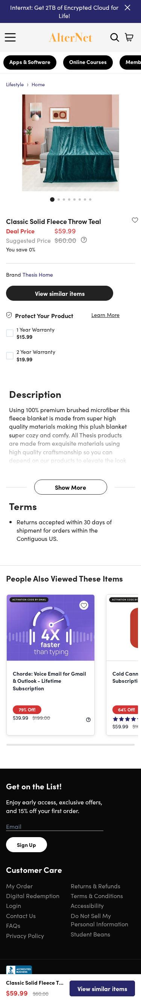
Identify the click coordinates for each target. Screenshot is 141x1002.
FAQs (13, 925)
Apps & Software (29, 61)
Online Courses (88, 61)
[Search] (114, 37)
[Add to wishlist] (134, 219)
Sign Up (26, 844)
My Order (19, 886)
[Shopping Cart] (128, 37)
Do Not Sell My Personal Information (99, 919)
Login (13, 905)
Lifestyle (15, 84)
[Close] (127, 7)
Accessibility (87, 905)
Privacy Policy (25, 935)
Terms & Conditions (97, 895)
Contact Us (21, 915)
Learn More (105, 314)
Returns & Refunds (95, 886)
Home (38, 84)
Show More (70, 487)
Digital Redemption (32, 895)
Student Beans (90, 934)
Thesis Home (38, 274)
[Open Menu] (12, 37)
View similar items (60, 293)
